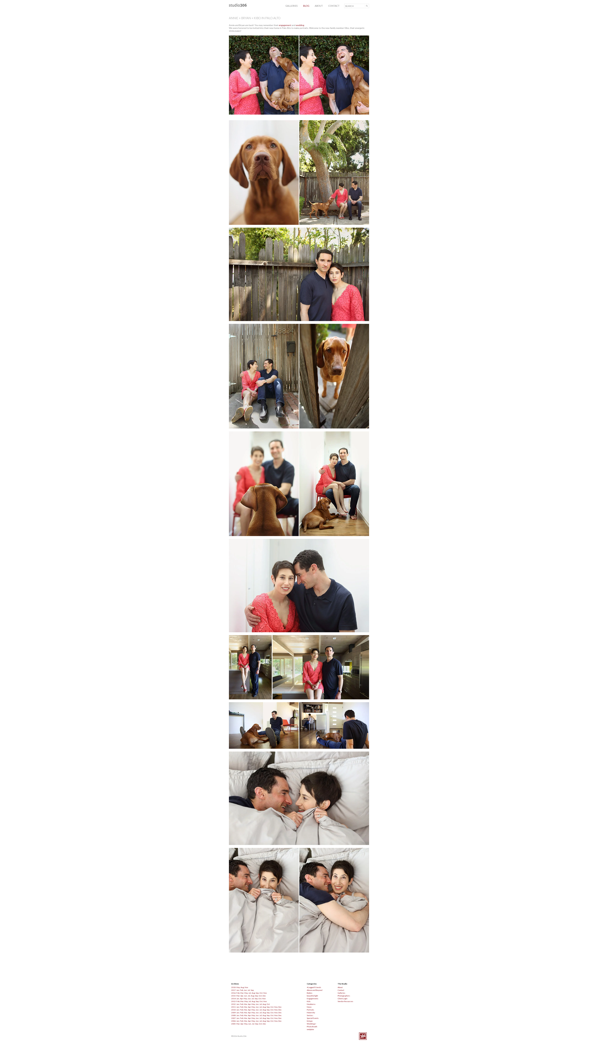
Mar (242, 993)
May (238, 987)
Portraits (310, 1010)
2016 (233, 993)
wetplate (310, 1029)
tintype (310, 1021)
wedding (300, 25)
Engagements (312, 998)
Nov (246, 987)
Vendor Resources (345, 1001)
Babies (309, 993)
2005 (233, 1024)
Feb (241, 990)
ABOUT (319, 5)
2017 (233, 990)
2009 (233, 1012)
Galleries (341, 993)
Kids (309, 1001)
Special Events (313, 1018)
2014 (233, 998)
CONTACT (333, 5)
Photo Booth (312, 1026)
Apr (241, 996)
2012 (233, 1004)
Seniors (310, 1015)
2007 (233, 1018)
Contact (341, 990)
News (309, 1007)
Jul (249, 990)
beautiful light (312, 996)
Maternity (311, 1012)
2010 (233, 1010)
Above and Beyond (314, 990)
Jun (245, 990)
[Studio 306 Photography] (238, 6)
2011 (233, 1007)
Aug (242, 987)
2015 (233, 996)
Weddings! (311, 1024)
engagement (285, 25)
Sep (252, 990)
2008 (233, 1015)
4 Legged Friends (314, 987)
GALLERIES (291, 5)
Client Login (342, 998)
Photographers (344, 996)
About (340, 987)
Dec (264, 996)
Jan (237, 990)
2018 (233, 987)
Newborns (311, 1004)
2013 (233, 1001)
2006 (233, 1021)
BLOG (306, 5)
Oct (261, 993)
